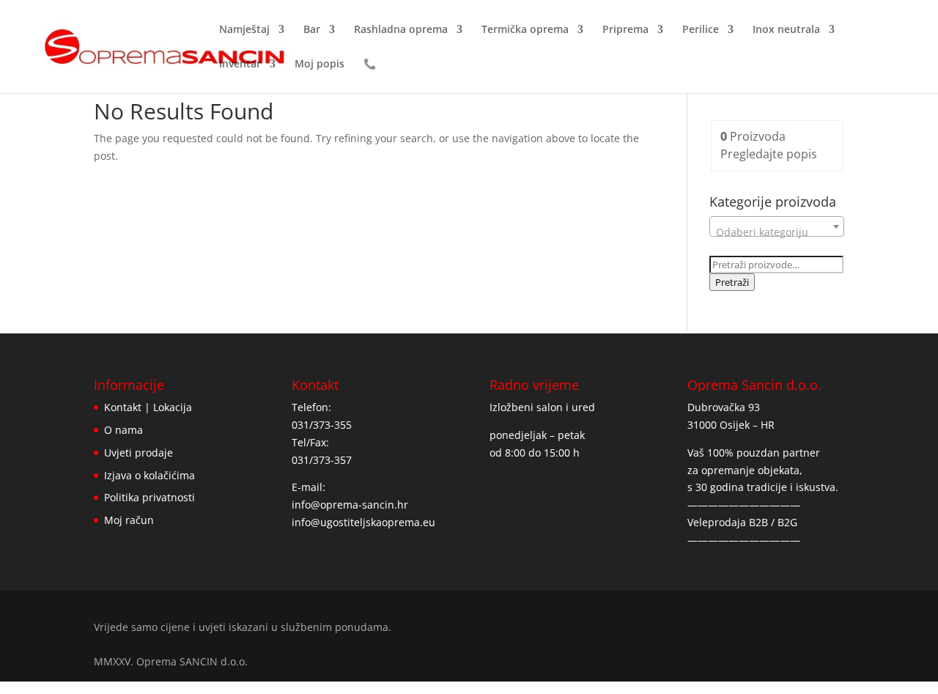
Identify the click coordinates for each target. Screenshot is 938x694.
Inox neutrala (786, 30)
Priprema (625, 30)
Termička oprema (525, 30)
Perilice (700, 30)
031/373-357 (322, 460)
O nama (123, 430)
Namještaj (244, 30)
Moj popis (319, 64)
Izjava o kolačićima (149, 475)
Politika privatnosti (149, 497)
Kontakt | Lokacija (148, 407)
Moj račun (129, 520)
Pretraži (732, 282)
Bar (311, 30)
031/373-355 (322, 425)
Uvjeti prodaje (138, 452)
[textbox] (776, 232)
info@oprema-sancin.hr (350, 505)
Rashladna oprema (401, 30)
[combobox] (776, 226)
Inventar (240, 64)
